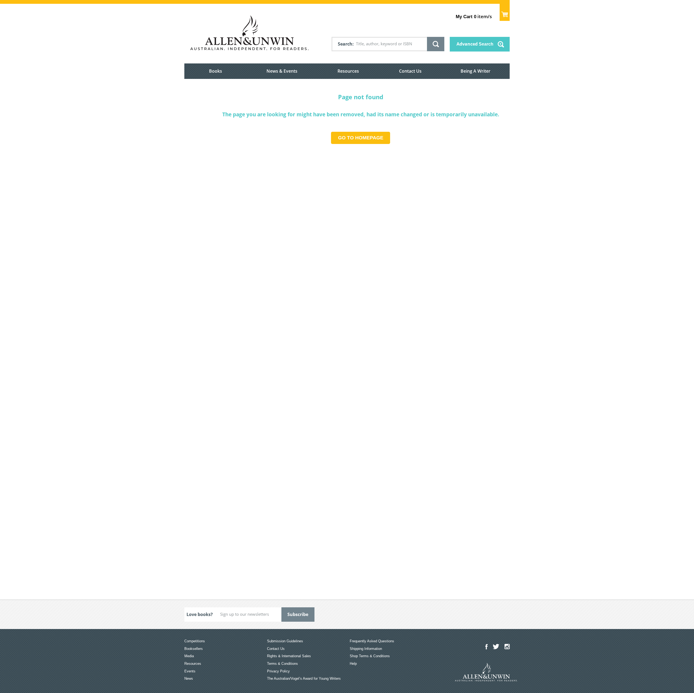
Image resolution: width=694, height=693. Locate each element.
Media (189, 656)
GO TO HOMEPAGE (360, 137)
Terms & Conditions (282, 664)
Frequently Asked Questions (372, 641)
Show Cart (505, 12)
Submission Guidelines (285, 641)
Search (345, 44)
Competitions (194, 641)
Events (189, 671)
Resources (348, 71)
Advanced (475, 44)
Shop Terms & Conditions (370, 656)
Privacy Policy (278, 671)
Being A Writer (475, 71)
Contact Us (410, 71)
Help (353, 664)
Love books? (200, 614)
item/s (474, 16)
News (188, 678)
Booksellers (193, 649)
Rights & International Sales (289, 656)
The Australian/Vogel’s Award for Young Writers (304, 678)
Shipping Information (366, 649)
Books (215, 71)
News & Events (281, 71)
